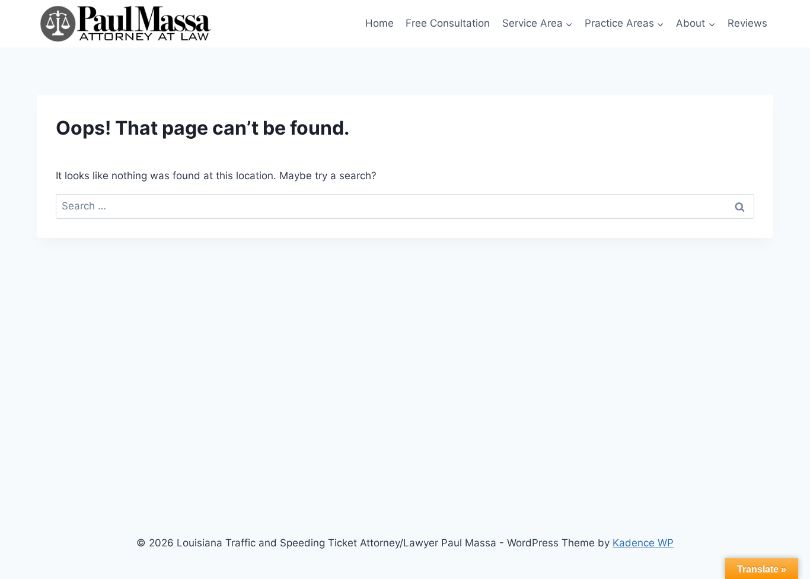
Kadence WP (643, 543)
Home (379, 23)
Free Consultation (448, 23)
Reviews (747, 23)
